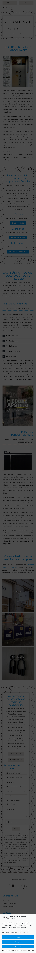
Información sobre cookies (9, 950)
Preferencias (18, 946)
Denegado (18, 941)
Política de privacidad (21, 950)
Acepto (18, 937)
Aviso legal (31, 950)
